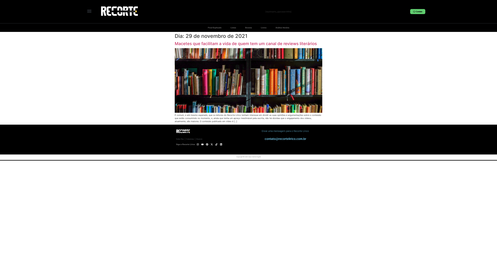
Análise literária (282, 28)
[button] (89, 11)
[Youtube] (202, 144)
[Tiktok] (216, 144)
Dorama (248, 28)
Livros (263, 28)
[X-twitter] (211, 144)
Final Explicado (215, 28)
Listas (233, 28)
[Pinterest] (207, 144)
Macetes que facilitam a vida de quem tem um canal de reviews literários (246, 43)
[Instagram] (197, 144)
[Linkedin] (221, 144)
